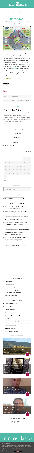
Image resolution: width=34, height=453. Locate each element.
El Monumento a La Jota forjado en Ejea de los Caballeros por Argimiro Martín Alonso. (16, 224)
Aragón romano (9, 284)
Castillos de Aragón (10, 309)
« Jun (4, 180)
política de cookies (16, 449)
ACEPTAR (18, 451)
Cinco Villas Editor (13, 21)
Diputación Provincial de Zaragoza (14, 316)
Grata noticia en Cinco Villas (20, 100)
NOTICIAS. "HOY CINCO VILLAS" (14, 295)
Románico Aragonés (10, 328)
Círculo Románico (10, 312)
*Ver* (20, 75)
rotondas (14, 68)
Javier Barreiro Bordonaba (12, 287)
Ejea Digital (8, 319)
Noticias (17, 23)
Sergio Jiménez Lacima (11, 331)
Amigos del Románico (11, 303)
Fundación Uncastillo (10, 325)
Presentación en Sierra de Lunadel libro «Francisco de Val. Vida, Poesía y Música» (14, 368)
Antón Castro (8, 281)
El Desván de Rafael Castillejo (13, 322)
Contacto (17, 137)
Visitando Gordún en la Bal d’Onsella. (16, 350)
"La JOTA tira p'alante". (12, 96)
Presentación (17, 133)
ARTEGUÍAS (8, 306)
